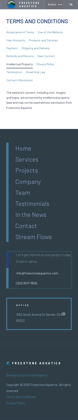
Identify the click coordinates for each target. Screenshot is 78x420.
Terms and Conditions (21, 397)
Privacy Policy (15, 403)
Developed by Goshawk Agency (27, 375)
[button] (54, 4)
